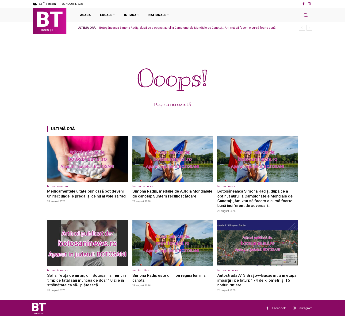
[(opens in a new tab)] (87, 159)
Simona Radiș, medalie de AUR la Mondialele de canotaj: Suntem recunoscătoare (172, 193)
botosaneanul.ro (57, 186)
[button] (305, 15)
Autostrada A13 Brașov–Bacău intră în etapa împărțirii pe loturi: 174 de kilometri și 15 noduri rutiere (256, 280)
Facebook (279, 308)
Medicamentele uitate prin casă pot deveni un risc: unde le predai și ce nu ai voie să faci (86, 193)
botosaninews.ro (227, 186)
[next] (309, 28)
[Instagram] (309, 4)
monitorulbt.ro (141, 270)
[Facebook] (304, 4)
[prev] (302, 28)
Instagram (305, 308)
